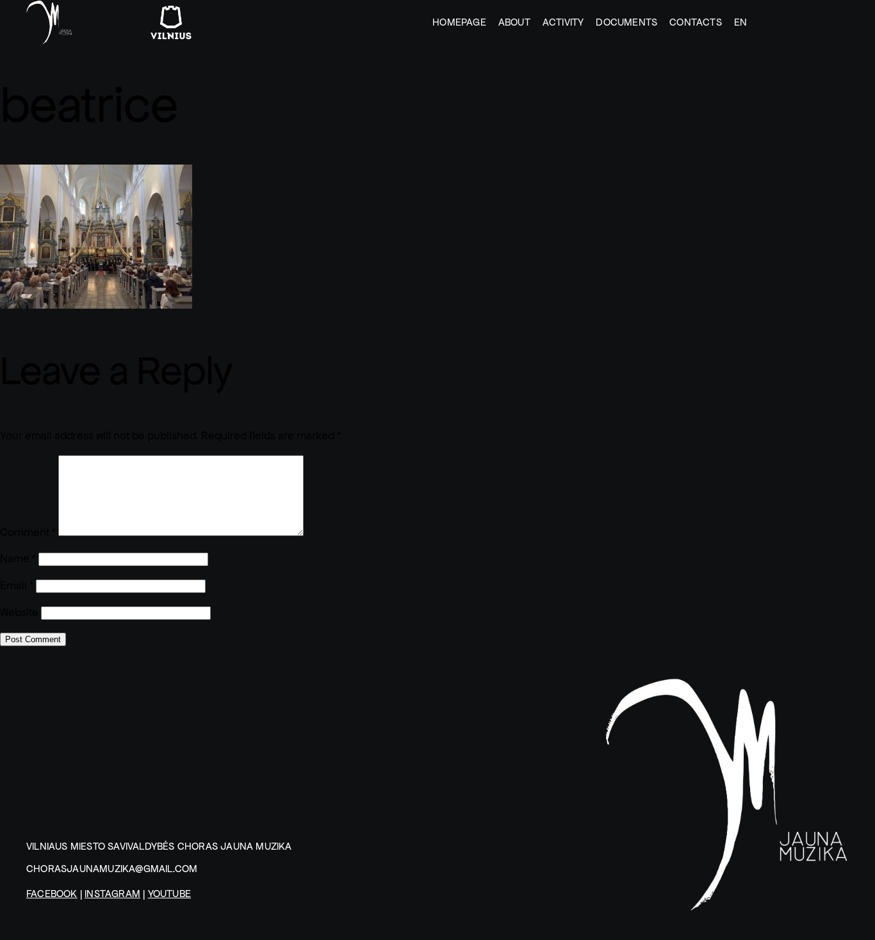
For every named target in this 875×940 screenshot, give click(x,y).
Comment (28, 532)
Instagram (112, 893)
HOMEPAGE (459, 22)
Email (16, 585)
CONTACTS (695, 22)
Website (19, 612)
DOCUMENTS (626, 22)
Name (18, 558)
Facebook (52, 893)
